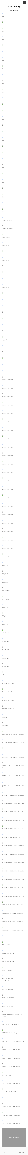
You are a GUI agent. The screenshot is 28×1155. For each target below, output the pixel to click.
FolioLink (13, 1152)
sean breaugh (14, 6)
